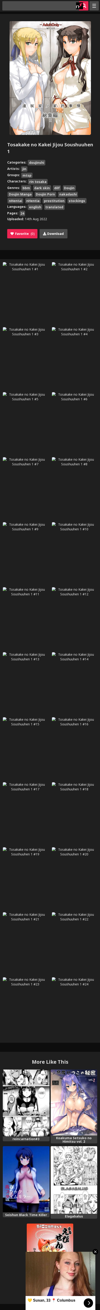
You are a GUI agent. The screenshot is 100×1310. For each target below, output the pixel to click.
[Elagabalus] (74, 1180)
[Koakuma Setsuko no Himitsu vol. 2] (74, 1102)
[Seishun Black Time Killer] (26, 1179)
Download (55, 233)
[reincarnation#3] (26, 1103)
